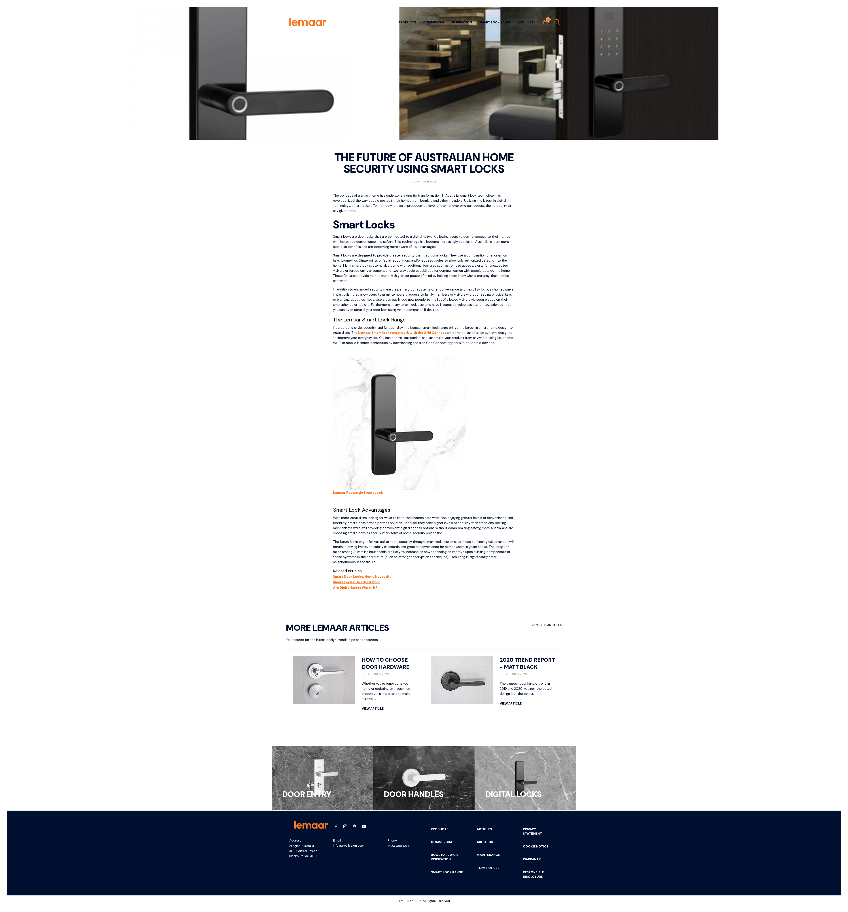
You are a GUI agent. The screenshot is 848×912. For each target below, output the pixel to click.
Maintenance (488, 855)
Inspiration (462, 22)
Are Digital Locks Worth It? (355, 587)
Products (407, 22)
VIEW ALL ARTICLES (547, 625)
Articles (525, 22)
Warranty (532, 859)
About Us (485, 842)
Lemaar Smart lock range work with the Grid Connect (402, 333)
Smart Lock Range (495, 22)
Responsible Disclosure (533, 874)
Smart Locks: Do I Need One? (356, 582)
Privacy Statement (532, 831)
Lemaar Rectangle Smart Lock (358, 492)
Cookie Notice (535, 846)
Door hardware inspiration (444, 857)
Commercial (434, 22)
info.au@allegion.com (348, 845)
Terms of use (488, 868)
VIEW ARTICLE (373, 709)
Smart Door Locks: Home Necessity (362, 576)
